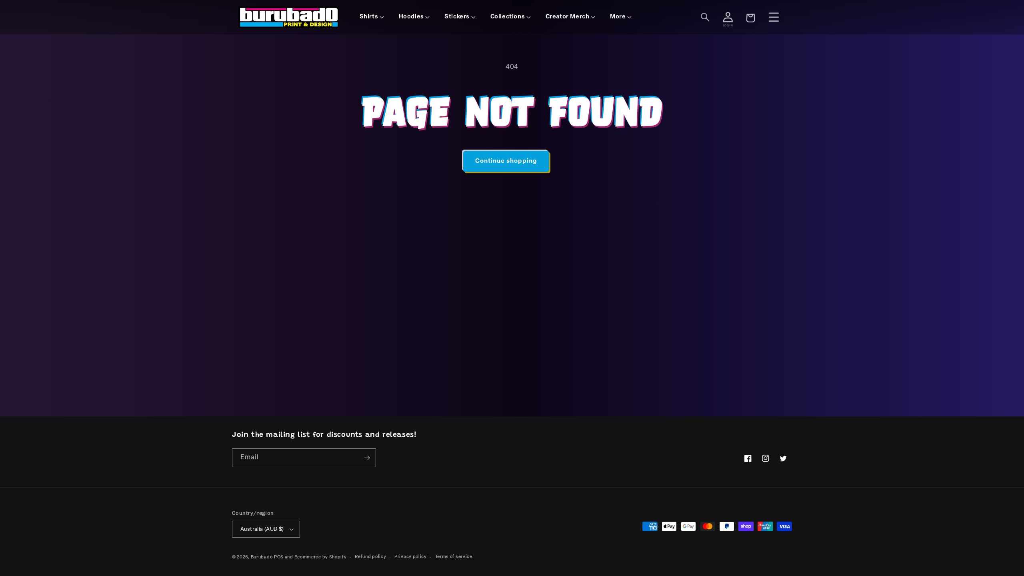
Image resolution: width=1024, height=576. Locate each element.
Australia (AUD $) (262, 529)
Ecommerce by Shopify (320, 557)
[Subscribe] (367, 457)
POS (279, 557)
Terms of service (453, 557)
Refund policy (370, 557)
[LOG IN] (728, 17)
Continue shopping (506, 161)
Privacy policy (410, 557)
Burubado (262, 557)
